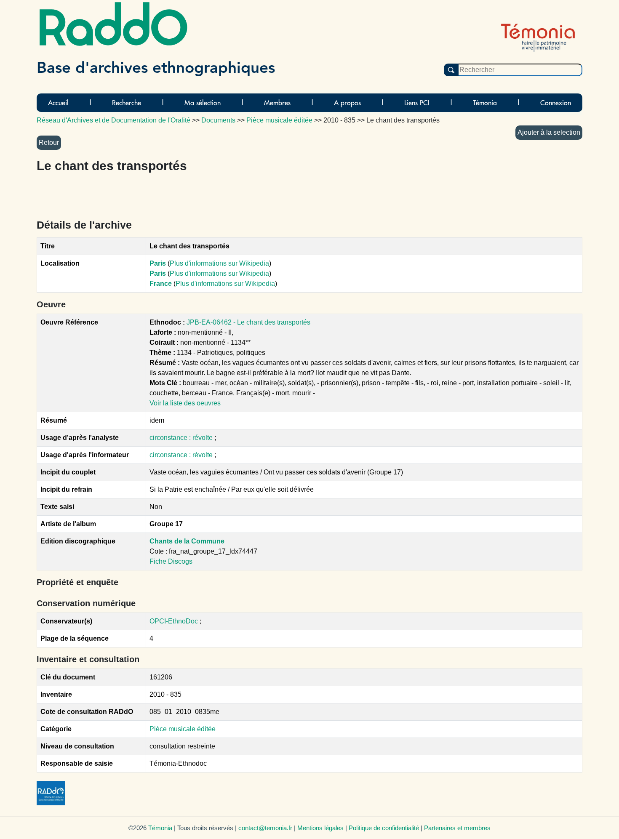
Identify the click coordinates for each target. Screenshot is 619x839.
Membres (277, 103)
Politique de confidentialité (384, 827)
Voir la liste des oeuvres (185, 403)
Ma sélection (202, 103)
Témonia (485, 103)
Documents (218, 120)
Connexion (555, 103)
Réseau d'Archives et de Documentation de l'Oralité (113, 120)
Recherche (126, 103)
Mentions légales (320, 827)
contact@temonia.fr (265, 827)
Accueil (58, 103)
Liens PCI (417, 103)
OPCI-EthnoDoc (173, 621)
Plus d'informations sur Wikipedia (219, 263)
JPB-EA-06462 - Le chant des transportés (248, 322)
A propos (347, 103)
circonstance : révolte (181, 437)
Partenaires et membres (457, 827)
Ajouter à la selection (549, 132)
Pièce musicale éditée (182, 728)
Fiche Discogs (170, 561)
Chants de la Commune (186, 541)
